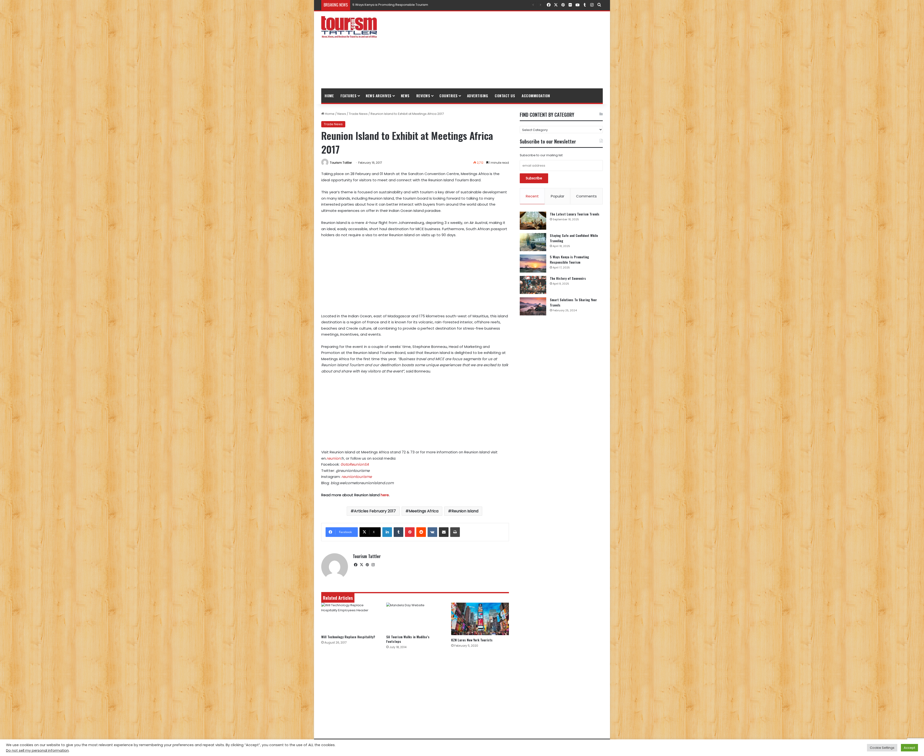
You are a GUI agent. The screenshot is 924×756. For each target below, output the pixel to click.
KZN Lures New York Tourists (472, 639)
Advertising (477, 95)
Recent (532, 196)
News (405, 95)
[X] (361, 565)
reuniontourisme (356, 476)
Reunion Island (464, 511)
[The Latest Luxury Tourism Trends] (533, 221)
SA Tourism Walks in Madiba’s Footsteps (408, 639)
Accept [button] (909, 747)
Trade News (358, 113)
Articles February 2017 (375, 511)
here (385, 494)
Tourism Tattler (341, 163)
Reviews (423, 95)
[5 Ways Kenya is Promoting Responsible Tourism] (533, 263)
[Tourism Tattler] (349, 27)
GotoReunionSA (354, 464)
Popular (557, 196)
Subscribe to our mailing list (541, 155)
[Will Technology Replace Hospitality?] (350, 617)
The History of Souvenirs (371, 4)
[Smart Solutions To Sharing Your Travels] (533, 306)
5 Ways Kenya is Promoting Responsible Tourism (569, 259)
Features (348, 95)
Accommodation (536, 95)
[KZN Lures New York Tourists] (480, 619)
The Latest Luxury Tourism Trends (574, 213)
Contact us (505, 95)
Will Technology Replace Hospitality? (348, 636)
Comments (586, 196)
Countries (448, 95)
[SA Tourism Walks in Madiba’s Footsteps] (415, 617)
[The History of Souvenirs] (533, 285)
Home (329, 95)
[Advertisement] (510, 50)
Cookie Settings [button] (882, 747)
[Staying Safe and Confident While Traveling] (533, 242)
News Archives (378, 95)
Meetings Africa (423, 511)
